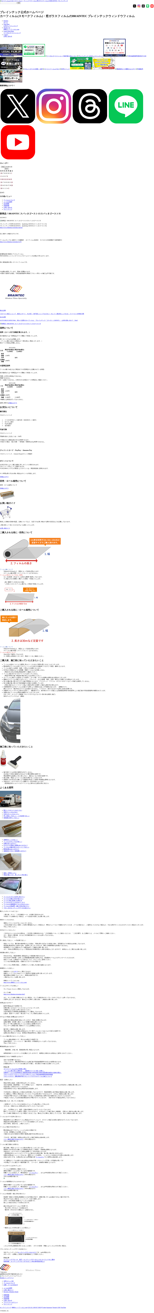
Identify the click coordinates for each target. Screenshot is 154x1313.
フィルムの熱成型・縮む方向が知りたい (16, 906)
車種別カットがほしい (11, 839)
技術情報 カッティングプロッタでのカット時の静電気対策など (24, 1261)
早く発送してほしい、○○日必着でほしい (17, 816)
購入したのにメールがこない (13, 810)
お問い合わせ (8, 207)
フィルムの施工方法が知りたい (14, 898)
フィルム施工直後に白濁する (13, 900)
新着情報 (6, 1295)
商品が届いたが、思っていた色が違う (16, 875)
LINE (59, 1307)
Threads (54, 1307)
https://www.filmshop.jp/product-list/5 (14, 994)
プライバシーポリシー (11, 1302)
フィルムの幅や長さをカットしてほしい (16, 847)
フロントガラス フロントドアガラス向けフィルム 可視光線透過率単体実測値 (28, 1074)
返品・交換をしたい (10, 873)
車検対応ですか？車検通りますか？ (15, 851)
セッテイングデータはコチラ (27, 1252)
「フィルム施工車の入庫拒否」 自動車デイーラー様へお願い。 (24, 1070)
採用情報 (6, 205)
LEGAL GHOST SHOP (35, 1307)
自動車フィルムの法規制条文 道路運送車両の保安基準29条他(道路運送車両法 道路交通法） (33, 1072)
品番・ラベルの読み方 (11, 1285)
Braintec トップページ (7, 1278)
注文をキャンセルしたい (11, 814)
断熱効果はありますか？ (11, 849)
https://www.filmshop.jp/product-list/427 (11, 227)
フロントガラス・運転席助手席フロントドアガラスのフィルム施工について (28, 1076)
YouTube (63, 1307)
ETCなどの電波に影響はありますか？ (16, 845)
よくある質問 (8, 202)
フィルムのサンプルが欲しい (13, 841)
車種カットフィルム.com (19, 1307)
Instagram (49, 1307)
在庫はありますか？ (10, 843)
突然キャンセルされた (11, 812)
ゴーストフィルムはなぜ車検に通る (15, 1069)
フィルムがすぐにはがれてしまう (14, 902)
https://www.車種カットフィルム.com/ (15, 982)
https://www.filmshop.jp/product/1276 (10, 242)
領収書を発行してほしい (11, 818)
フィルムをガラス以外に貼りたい (14, 897)
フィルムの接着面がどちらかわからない (16, 904)
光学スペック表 (9, 1281)
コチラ (16, 971)
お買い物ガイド (5, 528)
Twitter (44, 1307)
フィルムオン (40, 1157)
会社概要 (6, 203)
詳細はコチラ (13, 403)
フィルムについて (9, 200)
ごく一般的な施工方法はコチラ (14, 1139)
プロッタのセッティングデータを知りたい (17, 908)
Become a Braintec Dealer (11, 1292)
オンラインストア (5, 1307)
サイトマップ (8, 209)
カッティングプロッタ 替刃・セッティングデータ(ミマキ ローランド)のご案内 (29, 1259)
